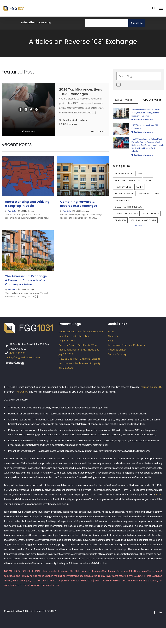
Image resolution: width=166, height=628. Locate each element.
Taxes (139, 187)
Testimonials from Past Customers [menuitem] (126, 345)
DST (140, 173)
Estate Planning (124, 193)
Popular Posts (152, 99)
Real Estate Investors (75, 120)
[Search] (118, 84)
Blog (148, 180)
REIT (157, 193)
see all (138, 225)
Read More (97, 131)
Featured (120, 220)
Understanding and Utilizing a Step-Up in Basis (27, 204)
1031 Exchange (69, 124)
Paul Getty (30, 131)
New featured (123, 187)
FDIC (159, 494)
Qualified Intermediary (128, 207)
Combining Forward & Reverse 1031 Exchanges (78, 204)
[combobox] (138, 76)
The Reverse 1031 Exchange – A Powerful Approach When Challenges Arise (27, 280)
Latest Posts (124, 99)
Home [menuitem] (111, 331)
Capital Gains (122, 200)
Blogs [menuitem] (111, 340)
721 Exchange (151, 213)
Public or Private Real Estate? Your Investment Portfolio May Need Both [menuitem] (79, 349)
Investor (144, 193)
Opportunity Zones (126, 213)
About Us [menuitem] (113, 335)
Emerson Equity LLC (150, 386)
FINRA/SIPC (21, 391)
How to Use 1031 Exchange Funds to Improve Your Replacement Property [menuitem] (80, 363)
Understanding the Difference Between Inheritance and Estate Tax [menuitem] (81, 336)
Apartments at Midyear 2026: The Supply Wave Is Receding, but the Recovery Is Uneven (145, 112)
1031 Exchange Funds (143, 220)
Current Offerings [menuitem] (117, 354)
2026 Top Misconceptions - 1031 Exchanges (80, 91)
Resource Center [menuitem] (117, 349)
